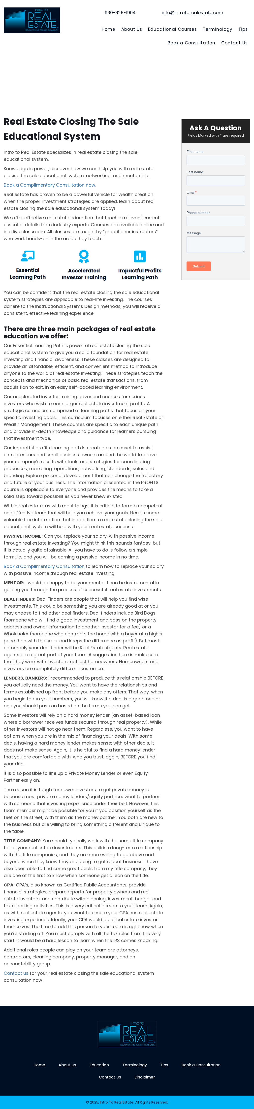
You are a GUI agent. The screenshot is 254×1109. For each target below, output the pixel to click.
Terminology (217, 29)
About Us (131, 29)
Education (99, 1065)
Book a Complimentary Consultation (44, 566)
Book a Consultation (191, 43)
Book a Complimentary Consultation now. (50, 185)
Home (108, 29)
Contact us (16, 973)
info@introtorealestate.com (192, 12)
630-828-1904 (120, 12)
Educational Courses (172, 29)
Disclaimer (144, 1077)
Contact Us (234, 43)
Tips (243, 29)
